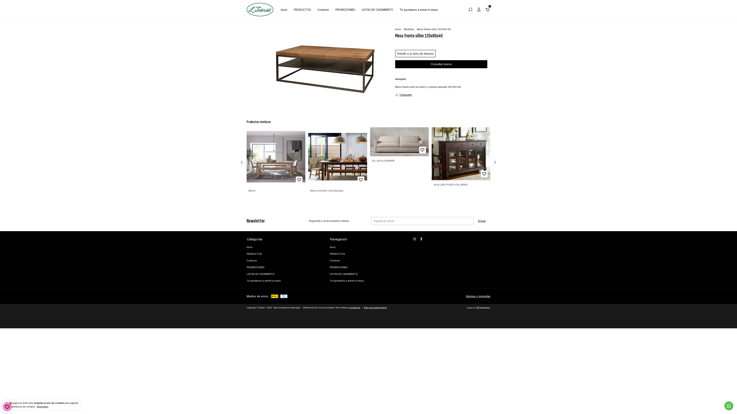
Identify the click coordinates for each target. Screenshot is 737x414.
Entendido (42, 406)
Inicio (284, 9)
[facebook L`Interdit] (421, 239)
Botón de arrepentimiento (375, 307)
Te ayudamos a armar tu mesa (419, 9)
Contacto (323, 9)
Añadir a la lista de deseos (415, 53)
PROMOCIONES (345, 9)
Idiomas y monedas (478, 296)
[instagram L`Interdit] (414, 239)
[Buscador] (470, 10)
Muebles (409, 29)
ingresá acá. (354, 307)
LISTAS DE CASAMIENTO (377, 9)
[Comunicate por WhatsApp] (729, 406)
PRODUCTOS (302, 9)
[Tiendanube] (478, 308)
